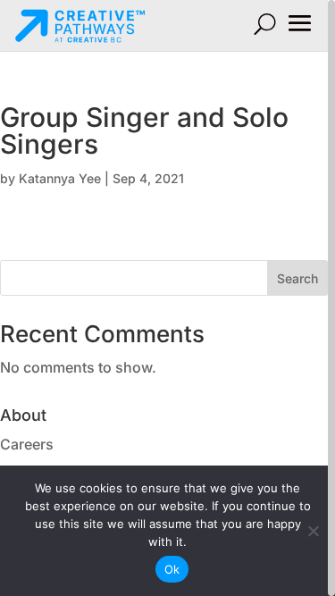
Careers (27, 444)
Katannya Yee (60, 178)
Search (297, 278)
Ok (172, 569)
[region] (167, 298)
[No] (313, 531)
